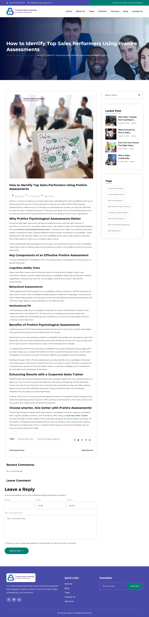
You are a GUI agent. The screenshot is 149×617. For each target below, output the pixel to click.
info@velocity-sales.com (41, 3)
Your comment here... (14, 513)
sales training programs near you (119, 206)
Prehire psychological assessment (48, 439)
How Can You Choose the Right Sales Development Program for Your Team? (128, 144)
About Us (80, 11)
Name (7, 500)
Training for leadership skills (117, 212)
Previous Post (17, 450)
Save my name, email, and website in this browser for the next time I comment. (42, 543)
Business (29, 55)
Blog (125, 11)
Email (38, 500)
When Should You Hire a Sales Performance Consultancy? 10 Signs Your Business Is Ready (127, 131)
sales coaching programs (116, 218)
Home (69, 11)
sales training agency (115, 200)
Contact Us (137, 11)
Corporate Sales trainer (25, 439)
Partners (102, 11)
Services (115, 11)
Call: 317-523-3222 (17, 3)
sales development (114, 231)
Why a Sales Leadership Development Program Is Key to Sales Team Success (128, 157)
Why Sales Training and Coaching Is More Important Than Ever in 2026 (128, 118)
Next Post (87, 450)
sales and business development (119, 225)
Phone (70, 500)
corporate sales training (116, 194)
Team (91, 11)
